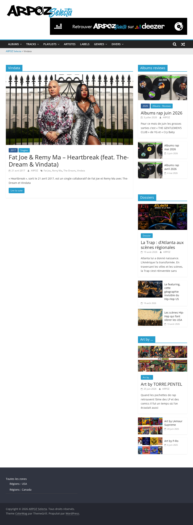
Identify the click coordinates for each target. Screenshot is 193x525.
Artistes (70, 44)
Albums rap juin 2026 (161, 113)
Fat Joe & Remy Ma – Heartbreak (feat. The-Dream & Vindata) (69, 160)
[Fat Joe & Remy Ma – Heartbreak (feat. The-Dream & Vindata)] (69, 77)
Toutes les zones (16, 479)
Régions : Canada (20, 489)
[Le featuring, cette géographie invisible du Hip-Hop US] (150, 282)
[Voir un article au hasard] (183, 44)
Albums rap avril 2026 (171, 167)
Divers (116, 44)
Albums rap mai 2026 (171, 147)
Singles (24, 150)
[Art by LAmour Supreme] (150, 419)
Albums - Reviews (161, 106)
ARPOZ (35, 170)
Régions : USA (18, 484)
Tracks (31, 44)
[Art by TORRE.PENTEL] (162, 348)
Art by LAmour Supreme (173, 423)
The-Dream (70, 170)
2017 (13, 150)
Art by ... (147, 377)
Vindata (81, 170)
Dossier (147, 235)
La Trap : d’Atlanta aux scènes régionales (162, 244)
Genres (99, 44)
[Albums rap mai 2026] (150, 143)
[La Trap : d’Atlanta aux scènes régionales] (162, 206)
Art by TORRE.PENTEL (161, 384)
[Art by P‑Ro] (150, 439)
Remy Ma (57, 170)
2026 (145, 106)
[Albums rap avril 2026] (150, 163)
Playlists (50, 44)
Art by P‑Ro (171, 441)
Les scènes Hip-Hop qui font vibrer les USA (174, 316)
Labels (85, 44)
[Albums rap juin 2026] (162, 76)
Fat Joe (47, 170)
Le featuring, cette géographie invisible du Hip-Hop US (172, 292)
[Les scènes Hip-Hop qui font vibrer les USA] (150, 311)
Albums (13, 44)
